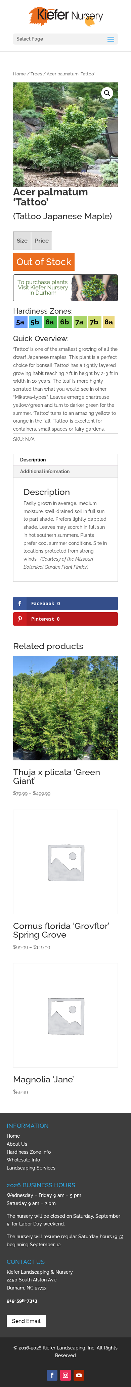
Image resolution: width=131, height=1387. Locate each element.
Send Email (26, 1321)
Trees (36, 73)
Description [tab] (33, 459)
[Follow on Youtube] (79, 1375)
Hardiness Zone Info (29, 1152)
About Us (17, 1144)
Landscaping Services (31, 1168)
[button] (107, 93)
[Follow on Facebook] (52, 1375)
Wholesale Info (23, 1159)
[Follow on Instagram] (65, 1375)
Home (19, 73)
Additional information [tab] (45, 471)
